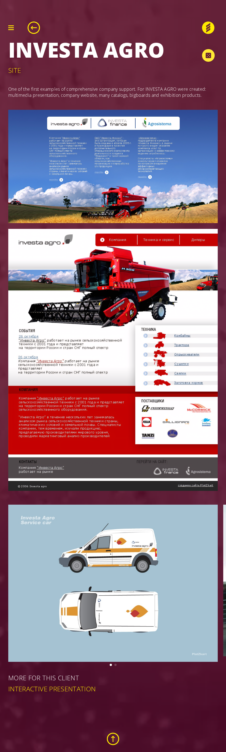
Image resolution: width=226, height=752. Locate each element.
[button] (111, 665)
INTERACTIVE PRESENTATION (52, 688)
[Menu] (11, 28)
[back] (34, 28)
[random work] (208, 55)
